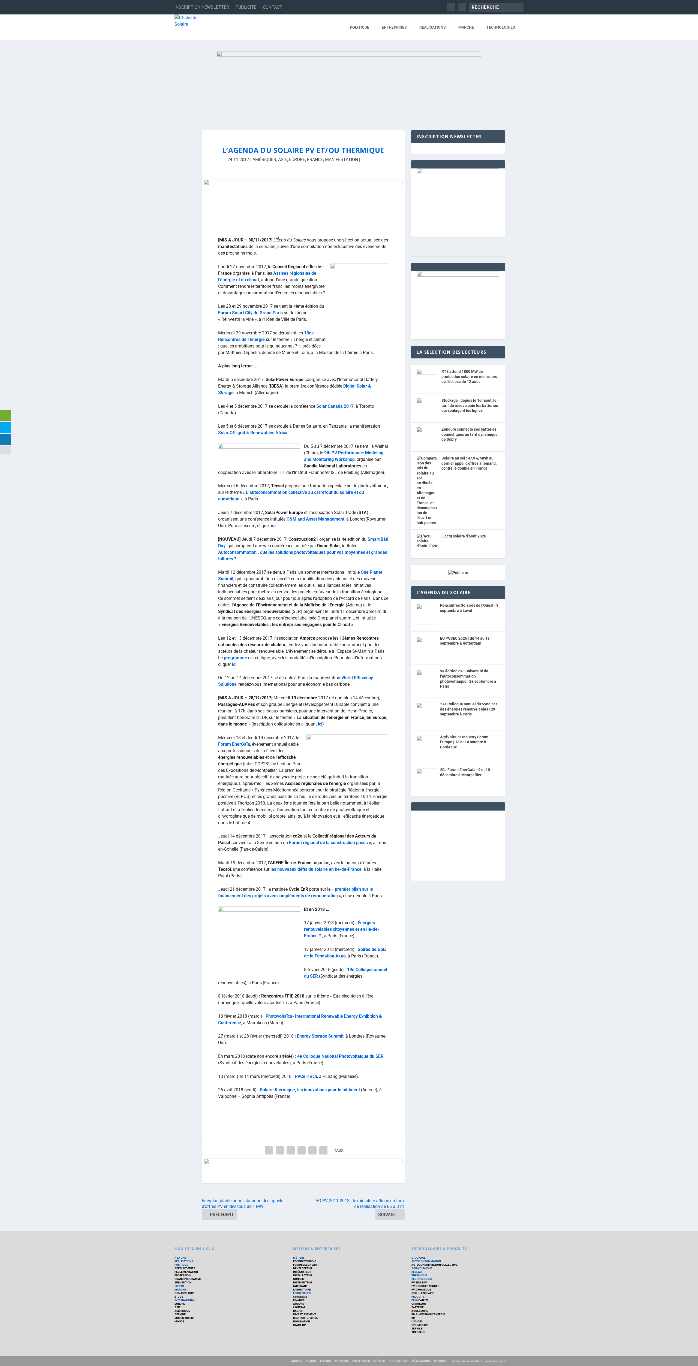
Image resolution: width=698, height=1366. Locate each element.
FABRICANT (300, 1286)
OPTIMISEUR (419, 1324)
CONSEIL (298, 1278)
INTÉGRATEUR (302, 1271)
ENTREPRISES (394, 27)
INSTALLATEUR (302, 1275)
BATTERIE (417, 1307)
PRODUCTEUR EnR (304, 1261)
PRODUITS (418, 1296)
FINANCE (299, 1300)
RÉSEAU (416, 1271)
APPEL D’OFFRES (184, 1268)
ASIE (282, 159)
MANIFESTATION (341, 159)
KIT (413, 1317)
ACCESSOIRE (419, 1310)
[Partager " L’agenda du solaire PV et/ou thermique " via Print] (323, 1150)
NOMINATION (301, 1321)
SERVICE (417, 1328)
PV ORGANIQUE (421, 1289)
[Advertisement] (458, 845)
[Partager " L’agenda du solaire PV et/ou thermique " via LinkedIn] (301, 1150)
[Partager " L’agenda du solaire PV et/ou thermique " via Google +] (290, 1150)
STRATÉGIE (300, 1296)
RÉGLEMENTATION (186, 1271)
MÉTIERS (299, 1257)
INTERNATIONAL (184, 1300)
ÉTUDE (178, 1296)
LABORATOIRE (302, 1289)
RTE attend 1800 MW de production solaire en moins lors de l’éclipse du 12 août (469, 376)
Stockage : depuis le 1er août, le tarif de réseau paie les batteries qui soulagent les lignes (469, 405)
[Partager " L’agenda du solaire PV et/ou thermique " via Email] (312, 1150)
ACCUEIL (297, 1360)
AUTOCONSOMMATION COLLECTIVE (434, 1264)
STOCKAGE (418, 1257)
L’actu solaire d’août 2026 (463, 536)
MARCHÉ (466, 27)
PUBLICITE (246, 7)
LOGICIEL (417, 1321)
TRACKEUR (418, 1332)
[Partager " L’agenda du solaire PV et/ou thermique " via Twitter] (279, 1150)
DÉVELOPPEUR (302, 1268)
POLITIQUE (359, 27)
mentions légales (495, 1360)
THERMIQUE (419, 1275)
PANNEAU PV (419, 1300)
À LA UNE (180, 1257)
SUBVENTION (182, 1282)
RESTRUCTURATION (305, 1317)
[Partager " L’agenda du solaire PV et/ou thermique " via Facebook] (268, 1150)
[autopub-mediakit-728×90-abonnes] (303, 1171)
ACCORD (298, 1303)
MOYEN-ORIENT (184, 1317)
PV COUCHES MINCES (425, 1286)
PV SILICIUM (419, 1282)
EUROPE (297, 159)
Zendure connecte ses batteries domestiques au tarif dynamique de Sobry (469, 434)
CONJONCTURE (184, 1293)
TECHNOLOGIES (500, 27)
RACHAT (298, 1310)
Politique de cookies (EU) (466, 1360)
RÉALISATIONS (432, 27)
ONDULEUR (418, 1303)
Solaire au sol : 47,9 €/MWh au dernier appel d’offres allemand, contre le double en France (469, 463)
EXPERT (179, 1286)
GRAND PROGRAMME (187, 1278)
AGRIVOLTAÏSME (421, 1268)
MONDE (179, 1321)
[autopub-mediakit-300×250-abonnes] (458, 275)
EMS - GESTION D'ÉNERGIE (428, 1314)
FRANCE (315, 159)
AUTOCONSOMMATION (426, 1261)
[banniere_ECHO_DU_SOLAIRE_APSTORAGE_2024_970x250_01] (349, 85)
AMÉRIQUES (264, 159)
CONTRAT (299, 1307)
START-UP (299, 1324)
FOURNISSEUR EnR (305, 1264)
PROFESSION (182, 1275)
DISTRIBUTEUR (302, 1282)
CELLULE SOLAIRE (422, 1293)
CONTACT (272, 7)
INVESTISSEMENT (304, 1314)
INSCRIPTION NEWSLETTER (201, 7)
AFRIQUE (180, 1314)
